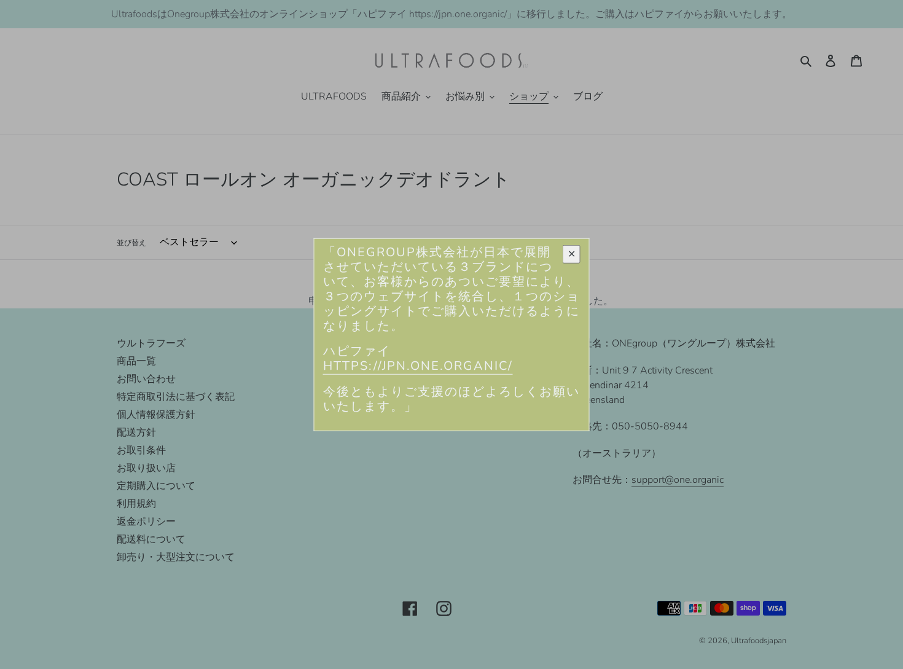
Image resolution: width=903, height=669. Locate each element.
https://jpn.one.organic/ (418, 366)
